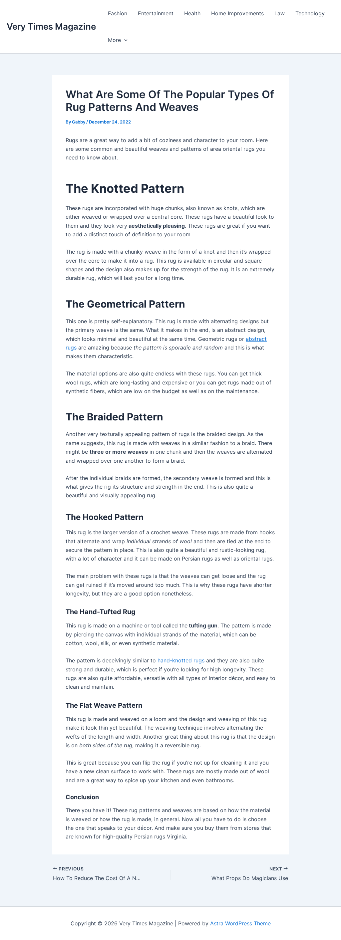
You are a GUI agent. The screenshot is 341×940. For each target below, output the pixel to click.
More (114, 40)
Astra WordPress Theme (240, 923)
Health (192, 13)
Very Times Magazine (51, 26)
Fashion (117, 13)
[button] (124, 40)
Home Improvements (237, 13)
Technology (310, 13)
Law (279, 13)
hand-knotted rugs (181, 660)
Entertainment (155, 13)
